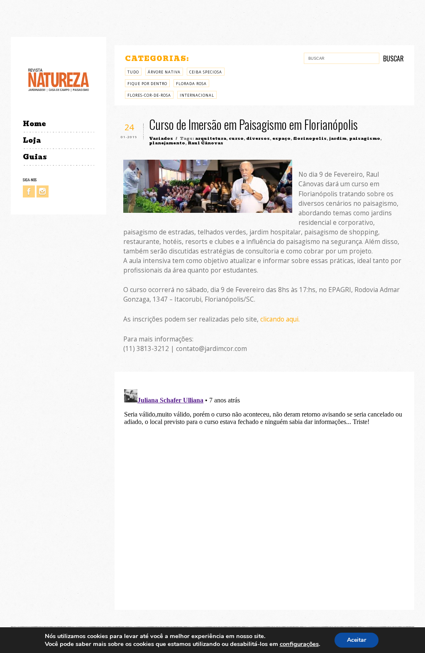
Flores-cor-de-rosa (149, 95)
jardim (338, 138)
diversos (258, 138)
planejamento (167, 143)
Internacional (197, 95)
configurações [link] (299, 644)
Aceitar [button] (356, 640)
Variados (161, 138)
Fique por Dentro (147, 83)
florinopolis (310, 138)
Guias (35, 157)
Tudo (133, 72)
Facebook (29, 191)
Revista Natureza (58, 79)
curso (236, 138)
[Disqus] (264, 489)
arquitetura (210, 138)
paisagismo (364, 138)
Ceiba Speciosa (205, 72)
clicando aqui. (279, 319)
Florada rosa (191, 83)
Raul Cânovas (205, 143)
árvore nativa (164, 72)
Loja (32, 140)
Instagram (43, 191)
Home (34, 124)
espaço (281, 138)
